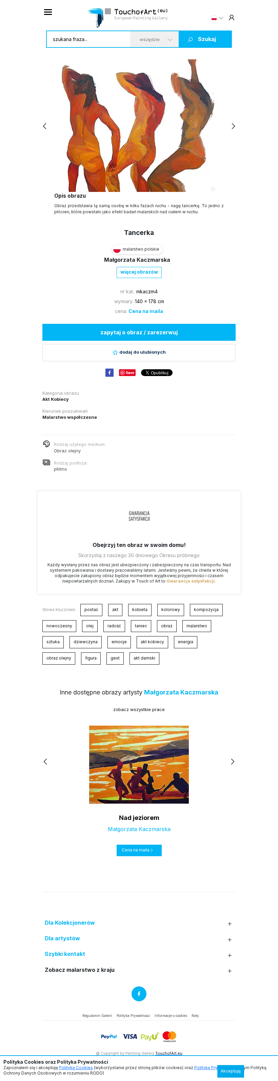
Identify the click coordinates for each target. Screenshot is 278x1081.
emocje (119, 641)
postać (91, 609)
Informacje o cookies (171, 1016)
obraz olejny (58, 658)
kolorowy (170, 609)
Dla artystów (62, 938)
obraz (167, 625)
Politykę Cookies (76, 1067)
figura (91, 658)
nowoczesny (59, 625)
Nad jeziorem (139, 817)
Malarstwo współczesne (69, 417)
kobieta (139, 609)
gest (115, 658)
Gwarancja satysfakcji (190, 581)
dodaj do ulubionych (142, 352)
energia (185, 641)
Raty (195, 1016)
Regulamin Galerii (97, 1016)
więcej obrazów (139, 272)
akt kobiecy (152, 641)
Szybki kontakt (65, 954)
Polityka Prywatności (133, 1016)
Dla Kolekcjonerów (70, 923)
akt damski (144, 658)
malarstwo (196, 625)
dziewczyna (86, 641)
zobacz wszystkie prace (139, 709)
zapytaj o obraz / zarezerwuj (139, 332)
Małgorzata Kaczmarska (137, 259)
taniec (141, 625)
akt (115, 609)
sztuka (53, 641)
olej (90, 625)
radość (114, 625)
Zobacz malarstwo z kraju (80, 970)
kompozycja (206, 609)
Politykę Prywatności (214, 1067)
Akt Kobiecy (55, 399)
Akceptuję (231, 1071)
